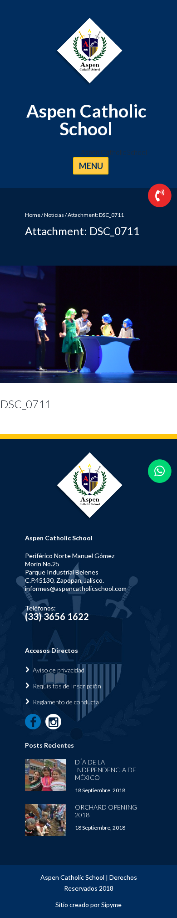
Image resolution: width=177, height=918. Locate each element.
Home (32, 214)
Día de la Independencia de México (105, 769)
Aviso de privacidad (58, 670)
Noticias (54, 214)
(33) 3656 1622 (57, 616)
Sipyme (111, 904)
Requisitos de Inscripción (67, 686)
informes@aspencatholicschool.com (76, 588)
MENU (91, 166)
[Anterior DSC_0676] (44, 324)
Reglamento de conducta (66, 702)
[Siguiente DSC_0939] (132, 324)
